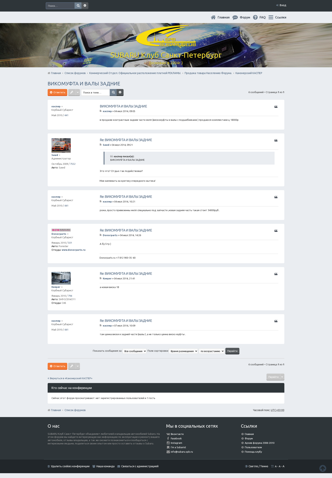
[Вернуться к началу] (322, 468)
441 (66, 115)
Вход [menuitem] (283, 5)
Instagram (176, 442)
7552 (73, 163)
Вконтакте (177, 434)
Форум (249, 438)
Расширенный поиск (84, 5)
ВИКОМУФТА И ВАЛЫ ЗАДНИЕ (84, 83)
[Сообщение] (101, 111)
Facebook (176, 438)
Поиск (78, 5)
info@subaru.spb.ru (182, 451)
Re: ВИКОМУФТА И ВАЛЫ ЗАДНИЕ (126, 140)
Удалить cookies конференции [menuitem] (70, 466)
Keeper (55, 287)
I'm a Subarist (178, 447)
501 (70, 242)
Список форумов (75, 410)
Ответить (59, 92)
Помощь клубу (253, 451)
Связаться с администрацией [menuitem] (140, 466)
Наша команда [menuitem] (105, 466)
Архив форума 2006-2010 (259, 442)
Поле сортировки (158, 350)
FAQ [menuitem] (266, 17)
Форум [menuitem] (248, 17)
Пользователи (253, 447)
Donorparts (58, 233)
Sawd (54, 155)
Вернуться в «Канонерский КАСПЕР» (71, 378)
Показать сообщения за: (108, 350)
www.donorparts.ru (73, 249)
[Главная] (166, 44)
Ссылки (280, 17)
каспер (56, 106)
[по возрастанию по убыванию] (212, 350)
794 (70, 295)
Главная (227, 17)
